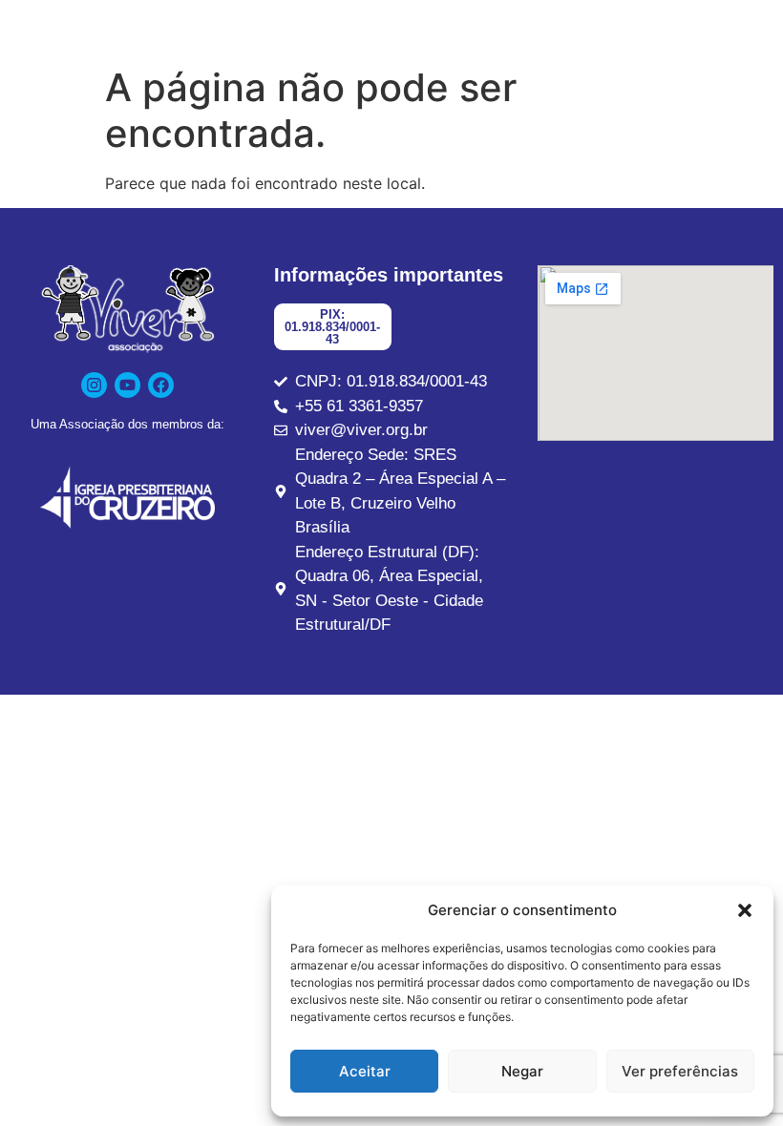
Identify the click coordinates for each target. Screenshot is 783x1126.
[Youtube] (127, 385)
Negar (522, 1071)
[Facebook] (161, 385)
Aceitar (365, 1071)
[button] (744, 910)
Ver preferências (680, 1071)
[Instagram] (94, 385)
